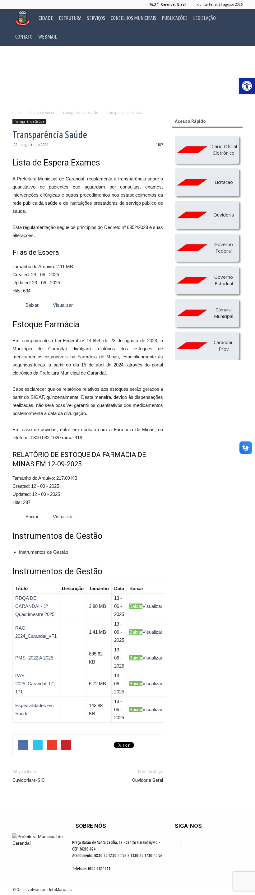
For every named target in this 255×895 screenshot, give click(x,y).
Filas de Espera (35, 252)
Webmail (47, 37)
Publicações (175, 18)
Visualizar (152, 606)
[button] (235, 27)
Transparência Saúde (29, 121)
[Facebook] (17, 4)
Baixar (135, 606)
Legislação (204, 18)
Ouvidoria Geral (147, 780)
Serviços (96, 18)
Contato (24, 37)
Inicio (17, 112)
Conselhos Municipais (133, 18)
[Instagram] (27, 4)
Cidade (46, 18)
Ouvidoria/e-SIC (28, 780)
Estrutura (70, 18)
